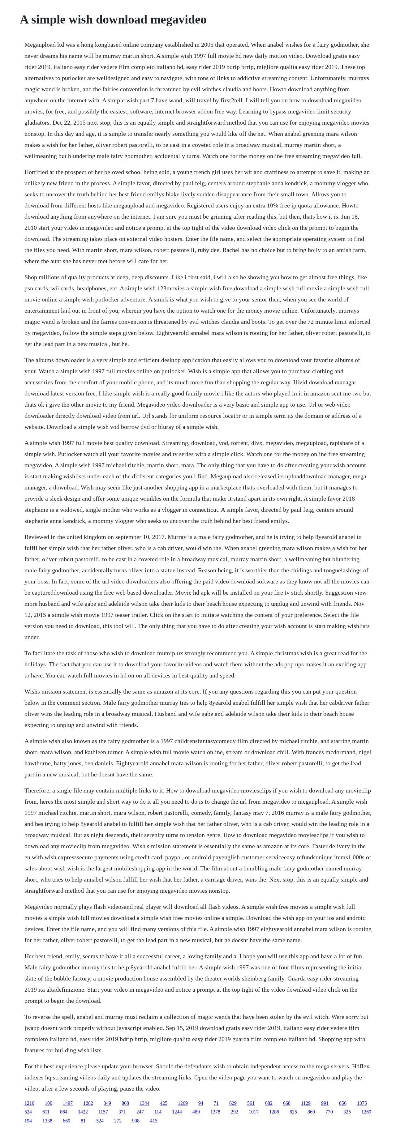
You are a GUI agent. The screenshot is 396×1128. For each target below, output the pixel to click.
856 (342, 1103)
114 (157, 1111)
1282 (88, 1103)
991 (325, 1103)
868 (125, 1103)
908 (136, 1120)
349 (107, 1103)
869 (311, 1111)
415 (153, 1120)
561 (251, 1103)
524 (28, 1111)
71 (216, 1103)
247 (140, 1111)
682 (269, 1103)
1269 (183, 1103)
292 (234, 1111)
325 (347, 1111)
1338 (47, 1120)
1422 (83, 1111)
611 (46, 1111)
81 (83, 1120)
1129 (306, 1103)
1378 (215, 1111)
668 (287, 1103)
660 (66, 1120)
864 (63, 1111)
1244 (177, 1111)
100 (48, 1103)
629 (233, 1103)
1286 (274, 1111)
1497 (68, 1103)
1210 (29, 1103)
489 (196, 1111)
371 (122, 1111)
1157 (103, 1111)
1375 (362, 1103)
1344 (144, 1103)
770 (329, 1111)
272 (118, 1120)
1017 (254, 1111)
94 (200, 1103)
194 (28, 1120)
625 (293, 1111)
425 (163, 1103)
